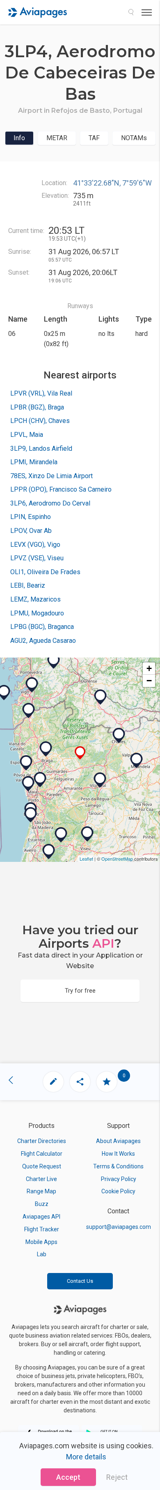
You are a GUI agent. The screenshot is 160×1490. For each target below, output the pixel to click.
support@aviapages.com (118, 1227)
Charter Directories (41, 1141)
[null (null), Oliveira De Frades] (61, 835)
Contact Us (80, 1281)
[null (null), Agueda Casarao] (49, 851)
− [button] (149, 681)
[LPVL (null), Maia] (40, 780)
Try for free (80, 990)
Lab (41, 1254)
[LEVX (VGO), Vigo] (32, 685)
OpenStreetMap (117, 858)
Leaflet (86, 858)
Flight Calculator (41, 1153)
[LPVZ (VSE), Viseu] (87, 834)
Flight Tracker (41, 1229)
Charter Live (41, 1179)
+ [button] (149, 668)
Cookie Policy (118, 1191)
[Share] (80, 1082)
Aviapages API (41, 1216)
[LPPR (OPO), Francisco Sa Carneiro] (28, 784)
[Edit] (53, 1082)
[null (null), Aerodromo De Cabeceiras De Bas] (80, 753)
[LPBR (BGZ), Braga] (46, 749)
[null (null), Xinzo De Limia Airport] (100, 697)
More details (86, 1456)
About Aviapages (118, 1141)
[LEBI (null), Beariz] (54, 661)
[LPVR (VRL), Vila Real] (100, 780)
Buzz (41, 1204)
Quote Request (41, 1166)
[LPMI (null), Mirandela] (136, 760)
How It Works (118, 1153)
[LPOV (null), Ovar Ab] (31, 815)
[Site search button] (130, 12)
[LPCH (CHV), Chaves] (119, 735)
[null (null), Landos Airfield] (26, 763)
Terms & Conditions (118, 1166)
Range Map (41, 1191)
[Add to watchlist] (106, 1082)
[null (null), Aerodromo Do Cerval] (29, 710)
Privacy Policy (118, 1179)
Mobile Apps (41, 1242)
